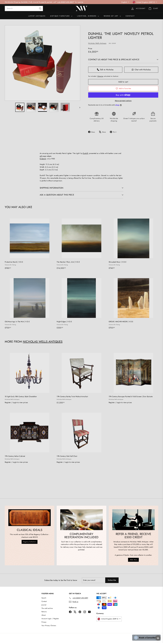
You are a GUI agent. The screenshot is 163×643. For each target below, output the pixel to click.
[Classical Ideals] (29, 517)
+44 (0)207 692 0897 (65, 2)
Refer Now (133, 560)
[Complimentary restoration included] (81, 519)
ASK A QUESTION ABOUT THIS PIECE (57, 194)
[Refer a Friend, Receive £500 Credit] (133, 519)
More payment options (123, 100)
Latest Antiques (36, 16)
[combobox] (24, 8)
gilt (41, 156)
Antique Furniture (60, 16)
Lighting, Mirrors (87, 16)
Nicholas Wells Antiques (97, 43)
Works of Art (111, 16)
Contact (130, 16)
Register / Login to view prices (16, 402)
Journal (44, 605)
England (43, 158)
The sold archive (47, 608)
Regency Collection (29, 542)
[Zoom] (42, 63)
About (44, 615)
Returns (44, 611)
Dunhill (85, 153)
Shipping (100, 76)
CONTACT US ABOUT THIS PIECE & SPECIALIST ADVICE (113, 59)
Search (44, 598)
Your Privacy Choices (49, 625)
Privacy (44, 622)
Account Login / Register (50, 618)
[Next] (78, 107)
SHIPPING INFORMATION (51, 187)
